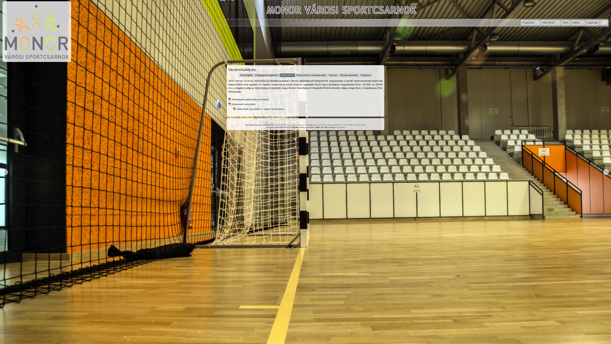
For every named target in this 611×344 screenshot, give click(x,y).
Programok (528, 22)
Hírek (565, 22)
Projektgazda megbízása (266, 75)
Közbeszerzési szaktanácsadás (311, 75)
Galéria (575, 22)
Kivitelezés (366, 75)
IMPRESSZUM (360, 125)
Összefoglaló (246, 75)
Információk (548, 22)
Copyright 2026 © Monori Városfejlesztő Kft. (291, 125)
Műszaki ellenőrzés (349, 75)
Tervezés (333, 75)
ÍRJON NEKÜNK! (334, 125)
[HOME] (37, 60)
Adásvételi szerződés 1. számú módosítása (260, 109)
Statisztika (341, 127)
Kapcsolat (592, 22)
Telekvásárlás (287, 75)
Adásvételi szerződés (244, 104)
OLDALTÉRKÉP (348, 125)
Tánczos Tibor (321, 125)
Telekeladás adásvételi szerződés (250, 99)
